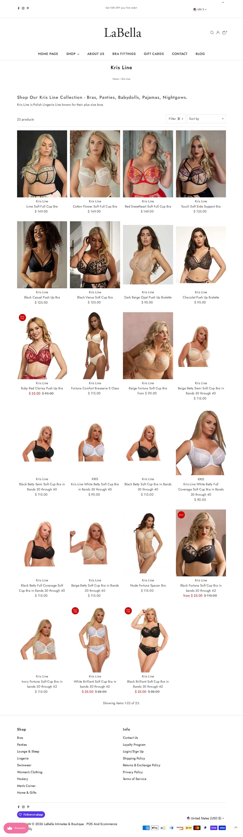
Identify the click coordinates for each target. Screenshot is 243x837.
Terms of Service (134, 779)
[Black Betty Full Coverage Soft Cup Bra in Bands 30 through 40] (42, 543)
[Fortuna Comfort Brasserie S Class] (95, 345)
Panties (22, 744)
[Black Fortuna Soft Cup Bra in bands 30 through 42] (201, 543)
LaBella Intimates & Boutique (64, 824)
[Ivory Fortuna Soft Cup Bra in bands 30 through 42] (42, 638)
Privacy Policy (133, 772)
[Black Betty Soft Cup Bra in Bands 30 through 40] (148, 441)
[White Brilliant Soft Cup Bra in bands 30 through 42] (95, 638)
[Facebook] (18, 8)
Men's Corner (26, 786)
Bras (20, 737)
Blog (200, 54)
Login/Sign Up (133, 751)
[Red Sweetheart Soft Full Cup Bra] (148, 163)
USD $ (200, 9)
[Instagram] (23, 8)
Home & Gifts (26, 792)
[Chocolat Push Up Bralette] (201, 254)
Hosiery (22, 779)
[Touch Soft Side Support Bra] (201, 163)
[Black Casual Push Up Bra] (42, 254)
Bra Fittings (124, 54)
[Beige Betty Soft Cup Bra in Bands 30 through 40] (95, 543)
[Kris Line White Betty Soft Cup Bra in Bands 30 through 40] (95, 441)
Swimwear (24, 765)
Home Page (48, 54)
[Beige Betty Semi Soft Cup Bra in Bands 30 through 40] (201, 345)
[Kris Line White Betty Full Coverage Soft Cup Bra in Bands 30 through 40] (201, 441)
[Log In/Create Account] (218, 32)
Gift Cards (154, 54)
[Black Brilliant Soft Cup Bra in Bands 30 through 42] (148, 638)
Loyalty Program (134, 744)
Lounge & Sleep (28, 751)
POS (89, 824)
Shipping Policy (134, 758)
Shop (71, 54)
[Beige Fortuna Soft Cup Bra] (148, 345)
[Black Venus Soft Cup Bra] (95, 254)
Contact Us (130, 737)
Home (116, 79)
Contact (179, 54)
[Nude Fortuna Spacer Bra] (148, 543)
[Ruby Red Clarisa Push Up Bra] (42, 345)
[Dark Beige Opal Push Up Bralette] (148, 254)
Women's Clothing (30, 772)
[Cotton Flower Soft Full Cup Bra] (95, 163)
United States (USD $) (206, 818)
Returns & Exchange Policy (141, 765)
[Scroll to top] (235, 827)
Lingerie (23, 758)
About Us (95, 54)
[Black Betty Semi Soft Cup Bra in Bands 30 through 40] (42, 441)
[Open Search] (212, 32)
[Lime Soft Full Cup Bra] (42, 163)
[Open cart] (224, 32)
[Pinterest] (28, 8)
